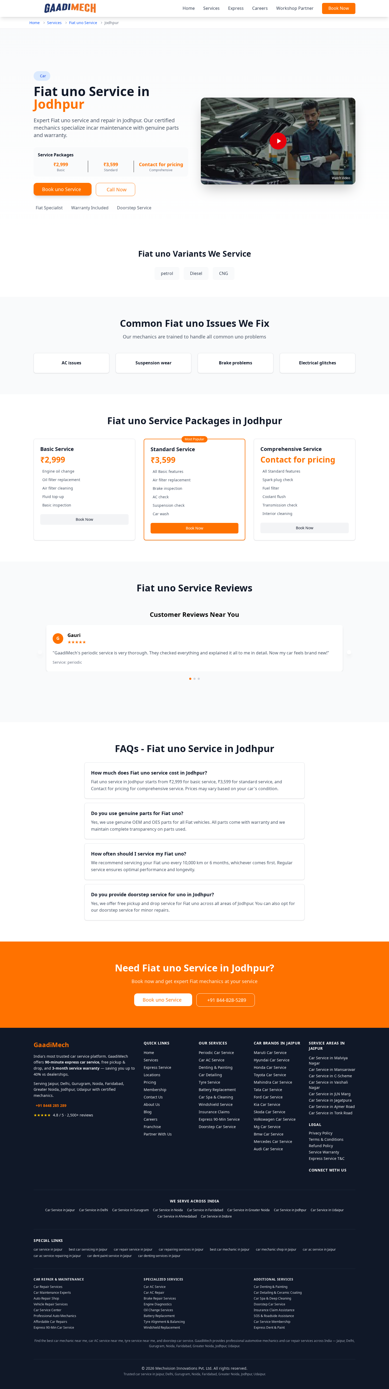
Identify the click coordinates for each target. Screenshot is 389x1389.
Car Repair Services (48, 1286)
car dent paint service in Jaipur (109, 1256)
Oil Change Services (158, 1310)
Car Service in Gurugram (130, 1210)
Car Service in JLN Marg (330, 1093)
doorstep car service (178, 1340)
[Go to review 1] (190, 679)
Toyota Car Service (270, 1074)
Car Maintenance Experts (52, 1292)
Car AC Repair (154, 1292)
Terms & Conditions (326, 1139)
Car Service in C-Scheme (330, 1075)
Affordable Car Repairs (50, 1321)
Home (189, 8)
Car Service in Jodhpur (290, 1210)
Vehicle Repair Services (51, 1304)
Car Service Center (47, 1310)
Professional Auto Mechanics (55, 1316)
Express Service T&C (327, 1158)
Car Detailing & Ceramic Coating (278, 1292)
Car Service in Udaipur (327, 1210)
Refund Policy (321, 1145)
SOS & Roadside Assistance (274, 1316)
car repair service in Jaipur (133, 1249)
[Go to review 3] (199, 679)
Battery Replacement (217, 1089)
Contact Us (153, 1097)
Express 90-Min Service (219, 1119)
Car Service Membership (272, 1321)
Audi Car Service (268, 1148)
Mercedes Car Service (273, 1141)
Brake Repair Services (160, 1298)
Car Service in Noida (168, 1210)
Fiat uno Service (83, 22)
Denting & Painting (216, 1067)
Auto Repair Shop (46, 1298)
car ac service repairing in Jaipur (57, 1256)
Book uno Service (61, 189)
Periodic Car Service (216, 1052)
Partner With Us (158, 1134)
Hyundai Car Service (272, 1059)
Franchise (152, 1126)
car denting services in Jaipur (159, 1256)
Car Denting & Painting (270, 1286)
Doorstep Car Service (217, 1126)
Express (236, 8)
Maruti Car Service (270, 1052)
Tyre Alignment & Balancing (164, 1321)
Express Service (157, 1067)
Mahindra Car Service (273, 1082)
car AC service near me (106, 1340)
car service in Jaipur (48, 1249)
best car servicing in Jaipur (88, 1249)
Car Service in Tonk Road (330, 1112)
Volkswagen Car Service (275, 1119)
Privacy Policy (320, 1132)
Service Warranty (324, 1152)
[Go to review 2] (194, 679)
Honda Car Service (270, 1067)
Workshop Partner (295, 8)
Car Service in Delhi (93, 1210)
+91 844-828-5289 (226, 1000)
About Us (152, 1104)
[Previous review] (40, 652)
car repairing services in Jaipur (181, 1249)
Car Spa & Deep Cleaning (272, 1298)
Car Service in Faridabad (205, 1210)
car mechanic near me (70, 1340)
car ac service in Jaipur (319, 1249)
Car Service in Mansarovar (332, 1069)
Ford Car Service (268, 1097)
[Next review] (349, 652)
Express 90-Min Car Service (54, 1327)
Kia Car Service (267, 1104)
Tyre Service (209, 1082)
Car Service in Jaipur (60, 1210)
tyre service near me (140, 1340)
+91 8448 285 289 (51, 1105)
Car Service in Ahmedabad (177, 1216)
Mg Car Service (267, 1126)
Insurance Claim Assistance (274, 1310)
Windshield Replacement (162, 1327)
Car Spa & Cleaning (216, 1097)
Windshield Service (216, 1104)
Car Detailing (210, 1074)
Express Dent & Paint (269, 1327)
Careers (260, 8)
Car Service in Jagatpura (330, 1100)
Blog (148, 1111)
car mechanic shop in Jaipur (276, 1249)
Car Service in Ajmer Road (332, 1106)
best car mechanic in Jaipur (230, 1249)
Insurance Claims (214, 1111)
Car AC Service (211, 1059)
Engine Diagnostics (158, 1304)
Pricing (150, 1082)
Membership (155, 1089)
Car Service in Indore (216, 1216)
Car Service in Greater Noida (248, 1210)
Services (211, 8)
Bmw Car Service (268, 1134)
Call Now (116, 189)
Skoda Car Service (269, 1111)
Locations (152, 1074)
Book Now (338, 8)
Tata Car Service (268, 1089)
